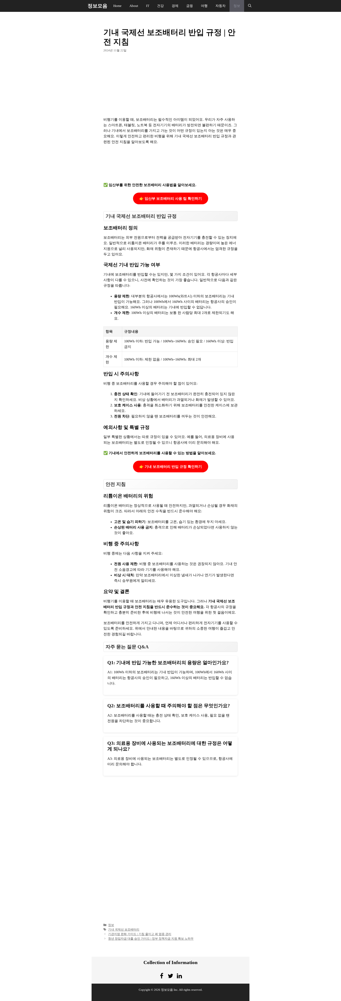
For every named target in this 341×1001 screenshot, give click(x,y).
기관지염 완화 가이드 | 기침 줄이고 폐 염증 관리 (139, 934)
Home (117, 6)
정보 (236, 6)
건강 (160, 6)
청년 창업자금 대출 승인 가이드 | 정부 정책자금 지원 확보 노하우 (151, 938)
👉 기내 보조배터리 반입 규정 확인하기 (170, 467)
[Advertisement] (170, 87)
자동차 (220, 6)
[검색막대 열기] (249, 6)
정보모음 (97, 5)
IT (147, 6)
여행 (204, 6)
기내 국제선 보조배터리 (123, 929)
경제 (175, 6)
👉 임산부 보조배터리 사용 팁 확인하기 (170, 199)
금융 (189, 6)
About (133, 6)
